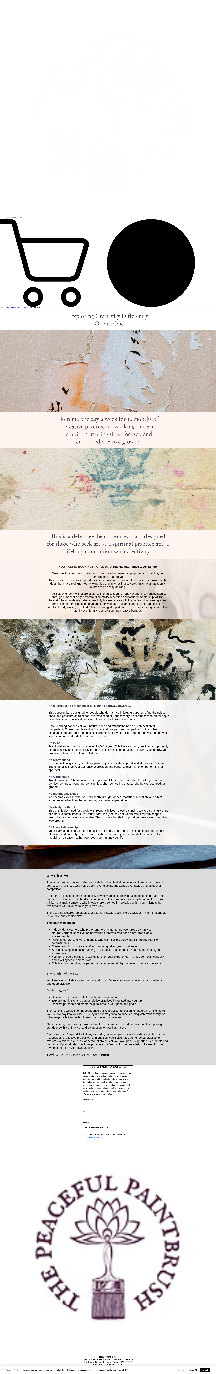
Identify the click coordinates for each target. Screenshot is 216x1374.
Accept (205, 1370)
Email (86, 1123)
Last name (88, 1111)
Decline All (192, 1370)
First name (88, 1100)
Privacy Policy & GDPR (119, 1370)
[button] (108, 263)
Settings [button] (181, 1370)
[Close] (213, 1370)
